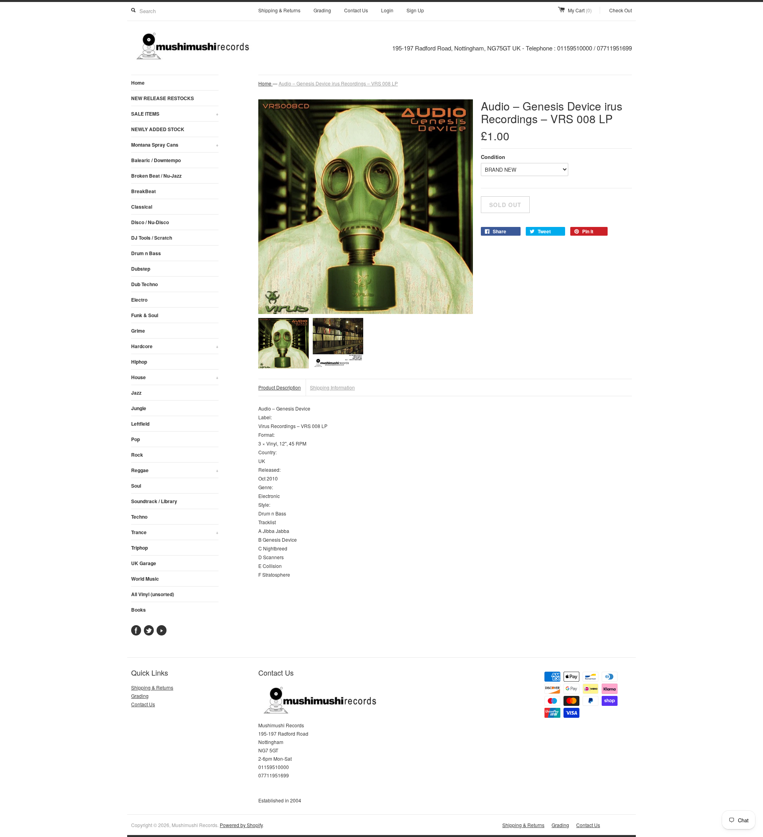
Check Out (620, 10)
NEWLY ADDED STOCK (157, 129)
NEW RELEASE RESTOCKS (162, 98)
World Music (145, 578)
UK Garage (143, 563)
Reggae (175, 470)
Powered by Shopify (241, 825)
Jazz (136, 392)
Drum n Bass (146, 253)
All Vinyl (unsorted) (152, 594)
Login (387, 10)
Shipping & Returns (279, 10)
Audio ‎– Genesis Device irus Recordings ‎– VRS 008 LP (338, 83)
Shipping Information (332, 387)
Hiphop (139, 361)
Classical (141, 206)
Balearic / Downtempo (156, 160)
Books (138, 609)
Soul (136, 485)
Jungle (138, 408)
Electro (139, 299)
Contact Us (356, 10)
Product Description (279, 387)
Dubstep (140, 268)
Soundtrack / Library (154, 501)
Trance (175, 532)
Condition (493, 157)
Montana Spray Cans (175, 144)
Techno (139, 516)
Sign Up (415, 10)
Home (138, 82)
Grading (322, 10)
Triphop (139, 547)
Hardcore (175, 346)
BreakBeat (143, 191)
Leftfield (140, 423)
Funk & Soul (144, 315)
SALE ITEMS (175, 113)
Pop (135, 439)
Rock (137, 454)
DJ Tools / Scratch (151, 237)
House (175, 377)
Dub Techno (144, 284)
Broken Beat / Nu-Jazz (156, 175)
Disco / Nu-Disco (150, 222)
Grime (138, 330)
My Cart (580, 10)
